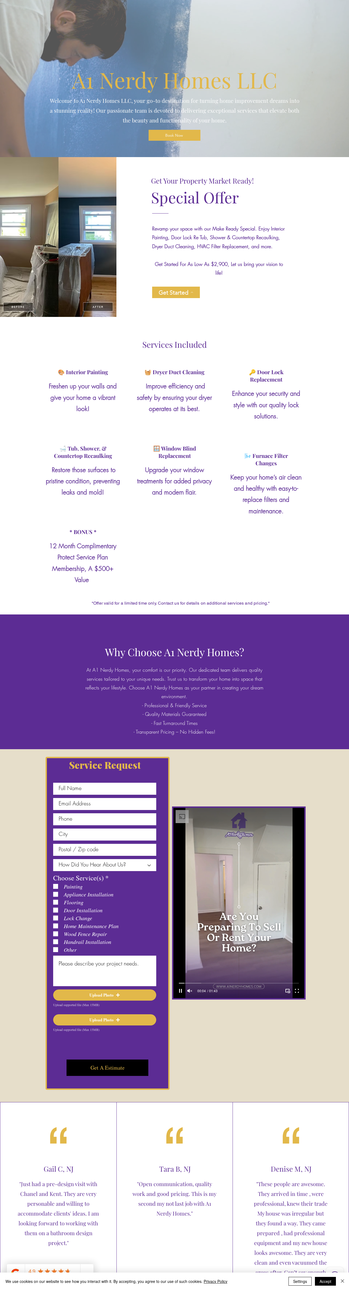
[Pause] (180, 990)
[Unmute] (189, 990)
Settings (300, 1281)
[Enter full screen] (296, 990)
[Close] (342, 1281)
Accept (325, 1281)
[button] (104, 995)
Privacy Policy (215, 1281)
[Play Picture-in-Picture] (287, 990)
